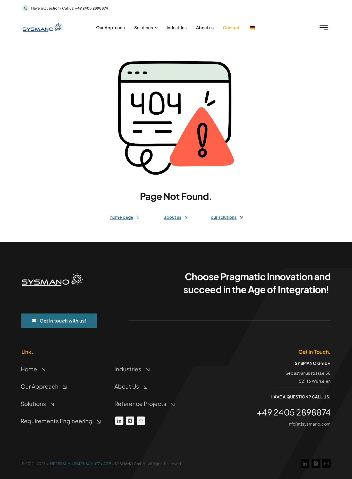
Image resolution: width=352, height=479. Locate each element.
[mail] (141, 421)
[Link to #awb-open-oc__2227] (324, 27)
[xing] (130, 421)
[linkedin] (119, 421)
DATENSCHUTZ (87, 463)
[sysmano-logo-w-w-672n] (52, 274)
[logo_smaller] (42, 25)
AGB (107, 463)
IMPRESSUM (60, 463)
